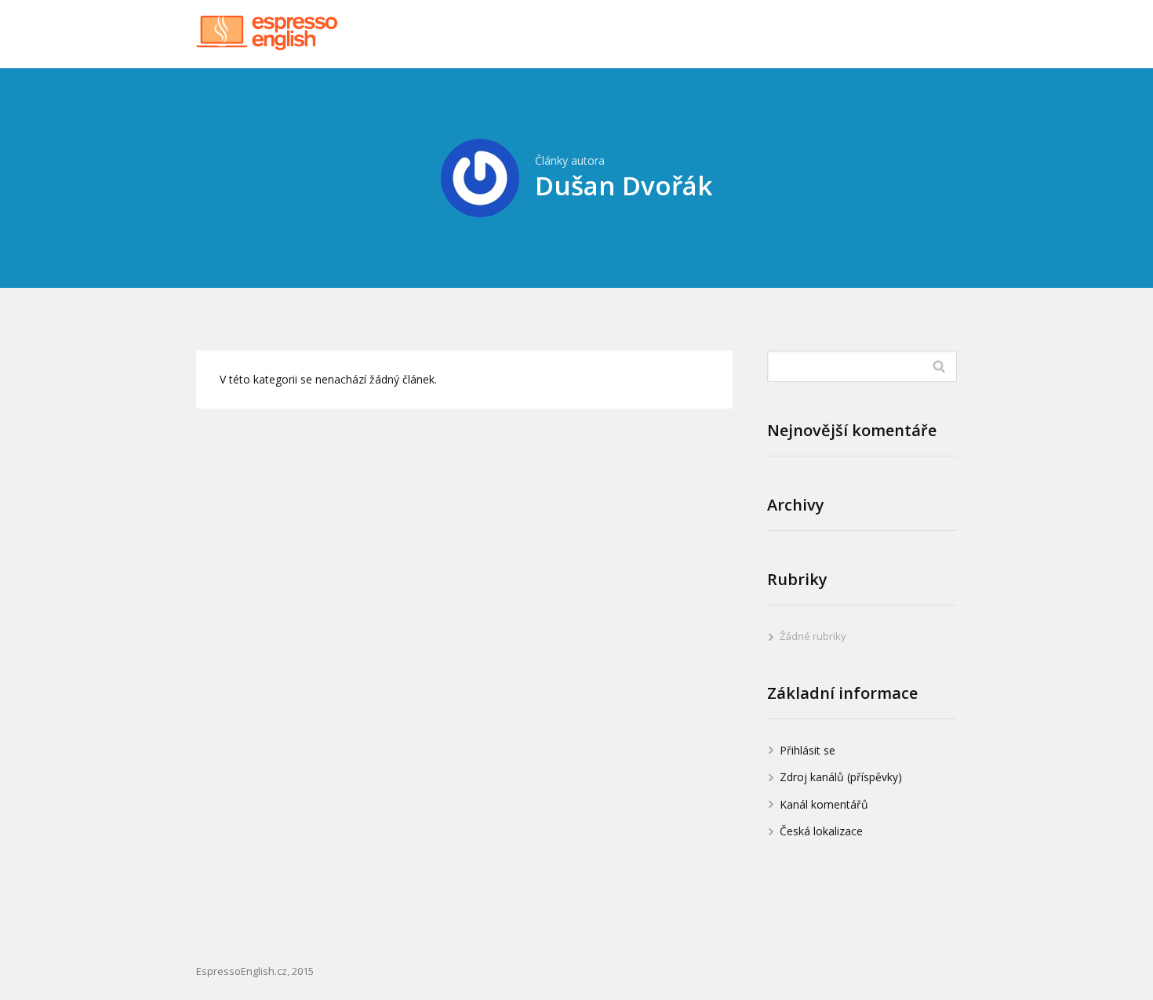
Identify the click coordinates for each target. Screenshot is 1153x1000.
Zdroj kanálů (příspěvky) (841, 776)
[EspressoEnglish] (266, 34)
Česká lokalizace (821, 831)
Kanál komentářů (824, 804)
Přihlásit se (807, 750)
